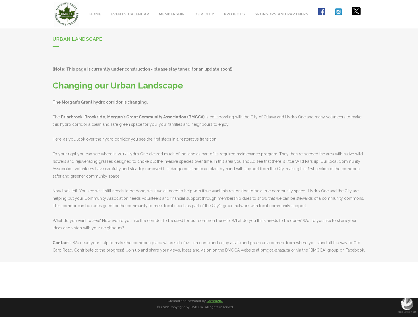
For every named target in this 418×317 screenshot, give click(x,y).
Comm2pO (215, 301)
